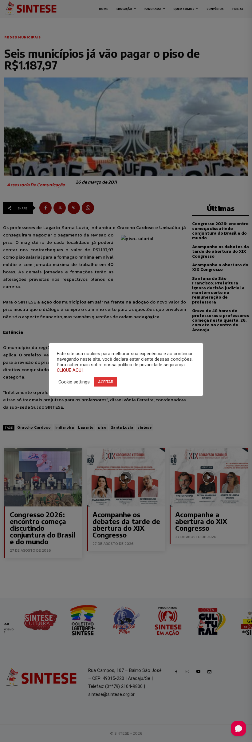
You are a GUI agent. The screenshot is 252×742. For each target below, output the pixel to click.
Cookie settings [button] (74, 382)
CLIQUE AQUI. (70, 370)
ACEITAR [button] (105, 381)
